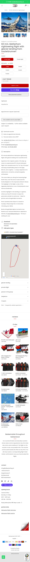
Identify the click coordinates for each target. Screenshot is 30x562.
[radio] (7, 59)
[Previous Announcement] (2, 2)
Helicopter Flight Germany (8, 510)
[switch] (26, 560)
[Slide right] (27, 35)
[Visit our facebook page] (2, 481)
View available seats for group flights (11, 119)
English (14, 538)
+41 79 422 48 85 (12, 147)
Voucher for (4, 104)
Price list (6, 225)
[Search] (28, 5)
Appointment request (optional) (10, 111)
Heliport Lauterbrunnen (9, 41)
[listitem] (15, 2)
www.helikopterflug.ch (13, 213)
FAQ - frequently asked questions (11, 305)
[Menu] (2, 5)
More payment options (15, 94)
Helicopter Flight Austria (8, 513)
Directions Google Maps (10, 223)
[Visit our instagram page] (5, 481)
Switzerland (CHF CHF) (14, 536)
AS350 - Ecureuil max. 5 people (13, 232)
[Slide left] (2, 35)
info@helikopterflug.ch (18, 1)
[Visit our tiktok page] (8, 481)
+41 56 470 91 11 (8, 140)
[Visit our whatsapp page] (11, 481)
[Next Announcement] (27, 2)
